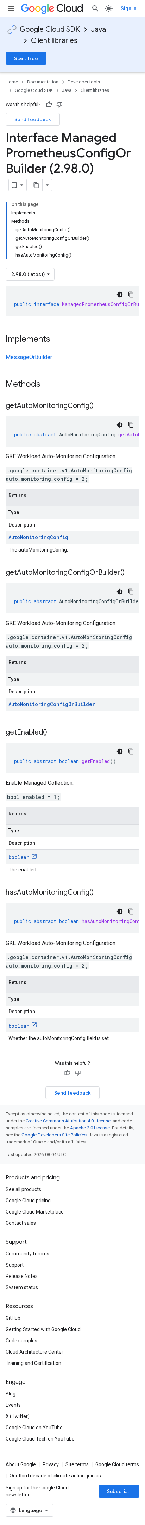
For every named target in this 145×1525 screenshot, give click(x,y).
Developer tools (84, 81)
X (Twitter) (18, 1416)
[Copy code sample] (131, 294)
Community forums (27, 1253)
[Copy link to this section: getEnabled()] (54, 733)
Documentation (42, 81)
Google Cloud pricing (28, 1200)
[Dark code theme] (119, 294)
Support (15, 1265)
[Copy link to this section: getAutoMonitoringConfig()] (101, 406)
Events (13, 1405)
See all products (23, 1189)
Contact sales (21, 1223)
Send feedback (32, 119)
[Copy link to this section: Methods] (50, 384)
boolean (19, 857)
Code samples (21, 1340)
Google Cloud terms (117, 1464)
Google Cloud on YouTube (34, 1427)
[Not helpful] (59, 104)
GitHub (13, 1318)
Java (98, 29)
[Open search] (95, 8)
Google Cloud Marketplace (35, 1212)
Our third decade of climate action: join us (55, 1476)
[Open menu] (11, 8)
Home (12, 81)
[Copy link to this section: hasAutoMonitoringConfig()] (101, 893)
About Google (21, 1464)
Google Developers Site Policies (54, 1135)
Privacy (51, 1464)
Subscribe (119, 1491)
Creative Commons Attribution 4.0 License (68, 1120)
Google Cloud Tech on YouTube (40, 1439)
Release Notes (22, 1276)
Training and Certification (33, 1363)
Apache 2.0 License (90, 1127)
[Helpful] (49, 104)
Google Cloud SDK (50, 29)
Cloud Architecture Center (34, 1352)
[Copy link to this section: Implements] (57, 339)
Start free (26, 58)
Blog (10, 1394)
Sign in (129, 8)
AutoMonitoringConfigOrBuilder (51, 704)
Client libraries (54, 40)
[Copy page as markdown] (36, 185)
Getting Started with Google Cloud (43, 1329)
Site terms (77, 1464)
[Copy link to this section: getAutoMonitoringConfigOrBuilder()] (132, 573)
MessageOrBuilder (29, 357)
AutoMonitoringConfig (38, 537)
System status (22, 1287)
